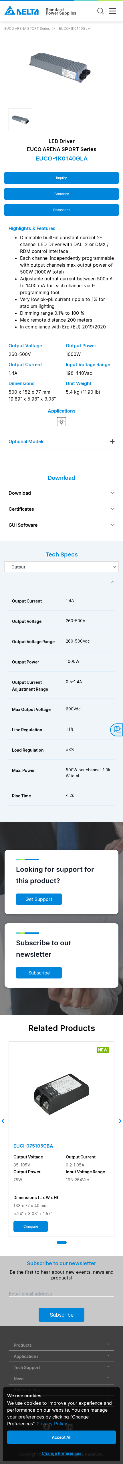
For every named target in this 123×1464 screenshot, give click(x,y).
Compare (61, 194)
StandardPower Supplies (61, 11)
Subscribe (39, 973)
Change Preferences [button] (62, 1453)
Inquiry (61, 178)
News (19, 1378)
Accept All (62, 1437)
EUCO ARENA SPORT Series (27, 28)
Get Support (38, 899)
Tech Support (27, 1367)
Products (23, 1345)
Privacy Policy (52, 1424)
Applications (26, 1356)
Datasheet (61, 210)
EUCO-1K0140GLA (74, 28)
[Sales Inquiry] (116, 729)
